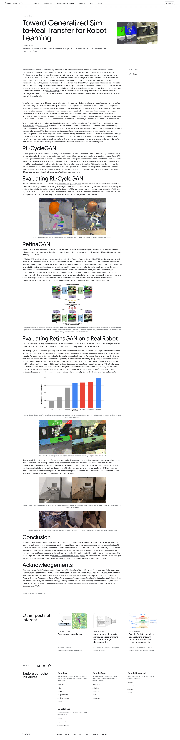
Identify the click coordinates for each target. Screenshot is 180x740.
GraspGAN (98, 105)
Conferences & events (65, 3)
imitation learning (46, 69)
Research (35, 3)
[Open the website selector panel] (21, 3)
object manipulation (51, 72)
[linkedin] (38, 665)
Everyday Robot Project (84, 123)
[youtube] (43, 665)
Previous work (29, 75)
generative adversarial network (36, 108)
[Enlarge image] (156, 42)
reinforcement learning (80, 164)
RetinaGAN (43, 126)
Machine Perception (35, 593)
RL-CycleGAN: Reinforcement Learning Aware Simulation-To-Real (52, 153)
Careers (82, 3)
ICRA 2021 (96, 259)
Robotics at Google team (67, 583)
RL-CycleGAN (28, 126)
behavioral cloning (79, 460)
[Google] (26, 734)
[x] (33, 665)
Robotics (47, 593)
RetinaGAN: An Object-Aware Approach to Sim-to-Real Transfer (52, 259)
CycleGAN (108, 153)
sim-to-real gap (52, 91)
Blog (91, 3)
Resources (48, 3)
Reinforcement (29, 69)
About (100, 3)
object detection (115, 264)
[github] (49, 665)
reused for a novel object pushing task (68, 556)
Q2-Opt (113, 356)
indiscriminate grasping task (69, 184)
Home (25, 16)
